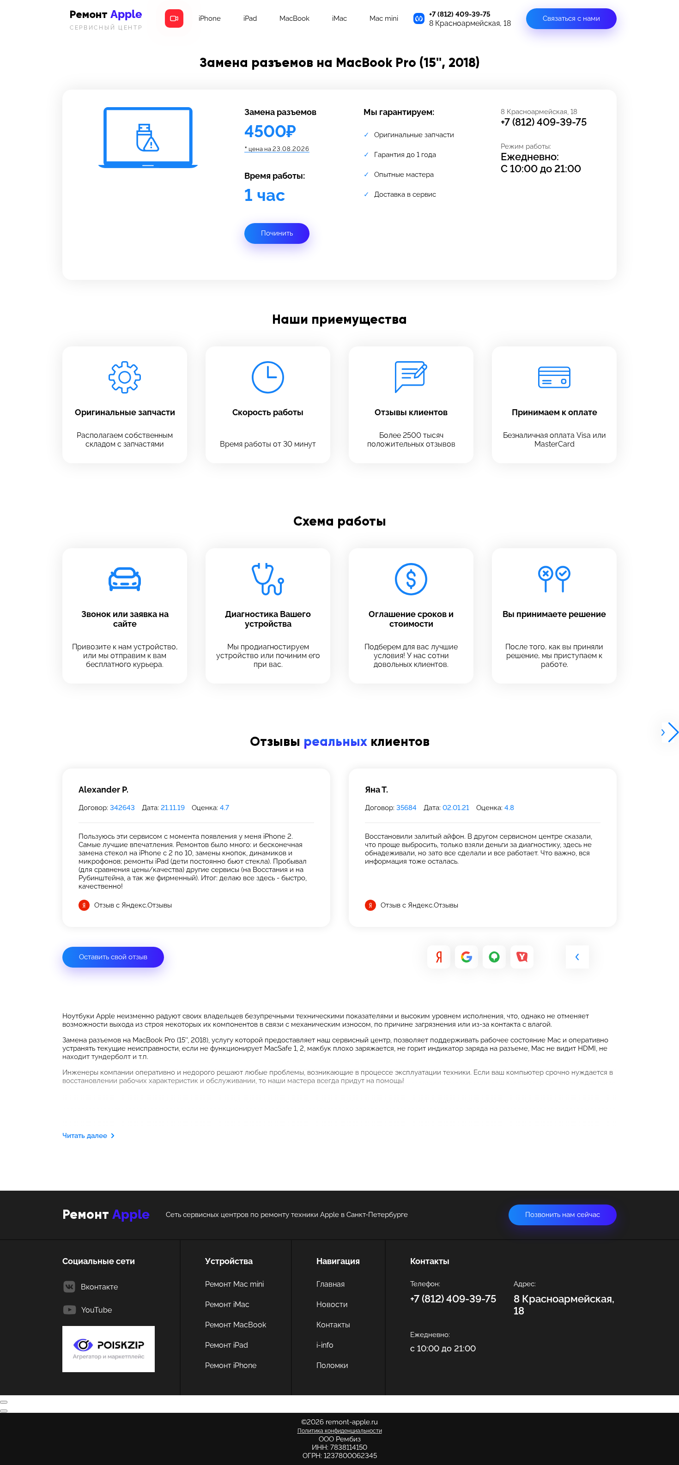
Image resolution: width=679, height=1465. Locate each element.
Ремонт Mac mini (234, 1284)
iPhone (210, 18)
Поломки (332, 1365)
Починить (277, 233)
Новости (332, 1304)
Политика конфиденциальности (339, 1431)
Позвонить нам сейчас (562, 1215)
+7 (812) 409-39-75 (460, 14)
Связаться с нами (571, 18)
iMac (339, 18)
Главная (330, 1284)
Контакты (333, 1324)
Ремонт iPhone (230, 1365)
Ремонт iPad (226, 1345)
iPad (250, 18)
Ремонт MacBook (235, 1324)
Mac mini (384, 18)
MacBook (294, 18)
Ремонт (106, 19)
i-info (324, 1345)
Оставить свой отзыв (113, 957)
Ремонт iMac (227, 1304)
